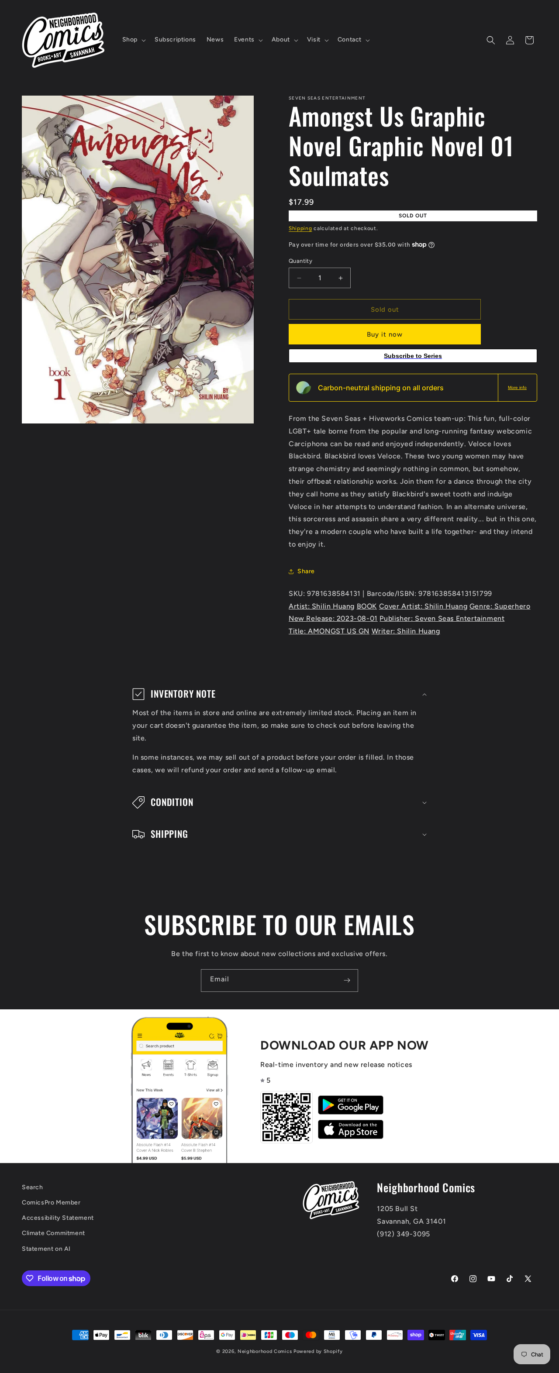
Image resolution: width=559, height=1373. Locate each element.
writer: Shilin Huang (406, 631)
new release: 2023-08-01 (333, 618)
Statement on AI (46, 1249)
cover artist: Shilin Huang (423, 606)
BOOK (367, 606)
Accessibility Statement (58, 1218)
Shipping (300, 228)
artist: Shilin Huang (322, 606)
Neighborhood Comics (265, 1351)
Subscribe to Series (413, 355)
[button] (133, 40)
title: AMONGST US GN (329, 631)
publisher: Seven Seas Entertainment (442, 618)
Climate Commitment (53, 1233)
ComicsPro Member (51, 1202)
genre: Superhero (500, 606)
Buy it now (385, 334)
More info (517, 387)
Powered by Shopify (318, 1351)
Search (32, 1187)
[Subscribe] (347, 980)
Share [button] (306, 571)
